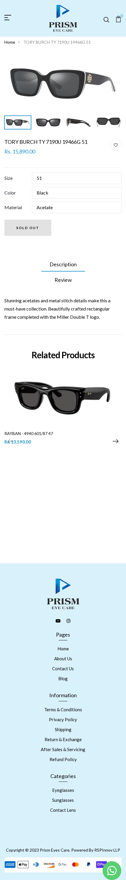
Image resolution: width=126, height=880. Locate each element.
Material (13, 207)
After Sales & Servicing (63, 749)
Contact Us (63, 668)
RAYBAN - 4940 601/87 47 (28, 433)
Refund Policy (63, 759)
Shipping (63, 729)
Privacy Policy (63, 719)
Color (10, 192)
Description (63, 264)
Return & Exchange (63, 739)
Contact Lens (63, 810)
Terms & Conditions (63, 709)
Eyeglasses (63, 790)
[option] (63, 83)
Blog (63, 678)
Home (9, 42)
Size (8, 178)
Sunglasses (63, 800)
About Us (63, 658)
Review (63, 280)
